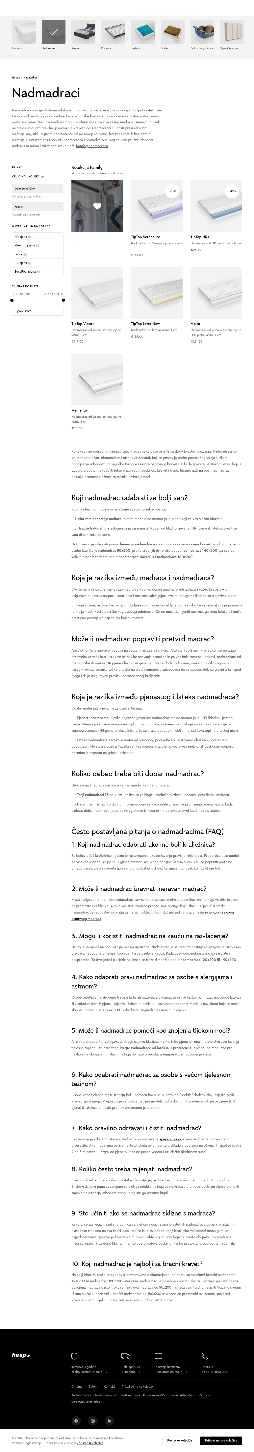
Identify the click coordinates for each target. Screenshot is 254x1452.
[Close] (215, 669)
